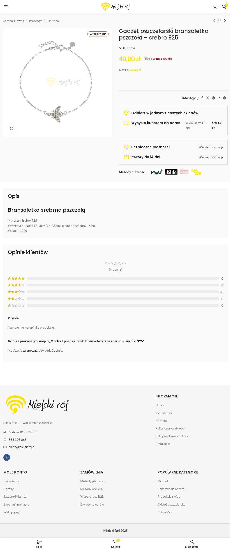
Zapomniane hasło (16, 504)
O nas (159, 405)
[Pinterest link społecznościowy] (213, 98)
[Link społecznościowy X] (207, 98)
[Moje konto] (214, 6)
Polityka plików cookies (171, 436)
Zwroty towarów (92, 504)
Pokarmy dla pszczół (171, 489)
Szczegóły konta (14, 496)
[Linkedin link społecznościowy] (219, 98)
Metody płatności (92, 481)
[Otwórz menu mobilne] (5, 6)
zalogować (30, 350)
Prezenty (35, 21)
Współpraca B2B (92, 496)
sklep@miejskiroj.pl (22, 447)
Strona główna (13, 21)
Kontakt (161, 420)
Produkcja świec (168, 496)
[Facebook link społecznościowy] (202, 98)
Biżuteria (52, 21)
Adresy (8, 489)
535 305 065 (17, 439)
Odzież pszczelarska (171, 504)
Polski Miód (165, 512)
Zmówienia (11, 481)
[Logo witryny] (115, 6)
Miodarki (163, 481)
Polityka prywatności (170, 428)
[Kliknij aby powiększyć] (12, 128)
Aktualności (163, 413)
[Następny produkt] (225, 20)
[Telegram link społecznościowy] (225, 98)
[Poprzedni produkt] (214, 20)
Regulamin (162, 444)
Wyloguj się (11, 512)
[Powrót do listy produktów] (219, 20)
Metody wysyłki (91, 489)
